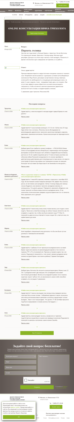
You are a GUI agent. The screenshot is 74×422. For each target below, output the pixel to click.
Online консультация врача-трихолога (30, 22)
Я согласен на (62, 387)
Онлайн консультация (16, 22)
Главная (7, 22)
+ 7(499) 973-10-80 (63, 2)
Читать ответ (25, 116)
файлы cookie (15, 407)
